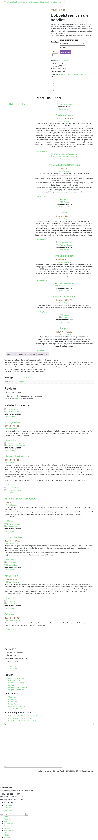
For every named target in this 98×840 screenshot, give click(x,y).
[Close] (0, 786)
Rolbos (64, 212)
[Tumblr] (55, 86)
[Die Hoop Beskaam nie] (14, 443)
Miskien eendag (13, 537)
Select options (64, 109)
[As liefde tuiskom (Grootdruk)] (12, 488)
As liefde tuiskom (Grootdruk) (20, 498)
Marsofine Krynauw (13, 621)
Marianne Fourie (12, 543)
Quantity (54, 51)
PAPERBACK (28, 378)
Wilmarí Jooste (11, 429)
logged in (17, 398)
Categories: (54, 74)
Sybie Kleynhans (62, 60)
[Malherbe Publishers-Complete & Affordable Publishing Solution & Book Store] (33, 2)
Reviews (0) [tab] (42, 354)
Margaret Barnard (12, 582)
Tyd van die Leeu (64, 255)
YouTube (12, 671)
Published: (54, 69)
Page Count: (55, 66)
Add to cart (65, 52)
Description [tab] (11, 354)
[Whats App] (55, 90)
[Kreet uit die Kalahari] (64, 283)
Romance (84, 74)
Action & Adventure (66, 74)
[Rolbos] (64, 199)
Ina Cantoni (10, 463)
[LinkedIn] (55, 83)
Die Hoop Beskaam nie (16, 456)
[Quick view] (64, 113)
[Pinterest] (55, 88)
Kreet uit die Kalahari (64, 296)
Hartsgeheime (12, 422)
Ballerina (9, 614)
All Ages (22, 382)
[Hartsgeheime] (11, 409)
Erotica (76, 74)
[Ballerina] (9, 601)
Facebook (13, 666)
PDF (34, 378)
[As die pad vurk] (64, 102)
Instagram (13, 668)
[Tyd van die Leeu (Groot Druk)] (64, 154)
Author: (53, 60)
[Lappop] (64, 315)
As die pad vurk (64, 115)
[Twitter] (55, 81)
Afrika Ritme (11, 575)
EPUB (21, 378)
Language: (54, 71)
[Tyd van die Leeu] (64, 242)
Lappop (64, 328)
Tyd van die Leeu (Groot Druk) (64, 165)
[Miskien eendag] (12, 524)
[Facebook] (55, 79)
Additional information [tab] (27, 354)
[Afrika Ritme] (10, 562)
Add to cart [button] (64, 159)
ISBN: (52, 63)
